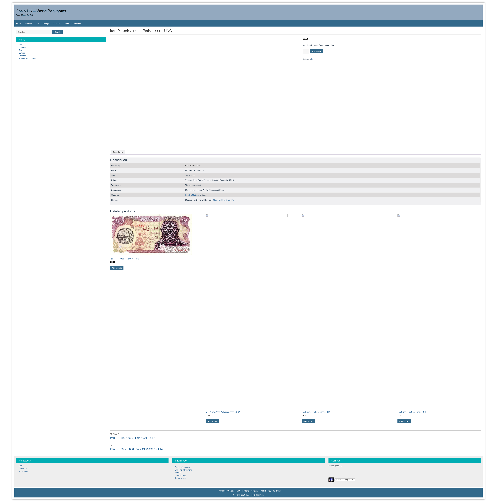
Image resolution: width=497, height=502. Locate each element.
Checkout (23, 468)
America (28, 23)
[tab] (118, 152)
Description (118, 152)
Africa (18, 23)
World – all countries (73, 23)
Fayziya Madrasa (192, 195)
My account (23, 471)
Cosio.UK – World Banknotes (41, 10)
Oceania (57, 23)
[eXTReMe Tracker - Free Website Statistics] (331, 479)
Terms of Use (180, 478)
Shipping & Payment (183, 469)
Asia (37, 23)
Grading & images (182, 467)
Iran (313, 59)
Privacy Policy (180, 475)
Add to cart (316, 51)
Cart (20, 465)
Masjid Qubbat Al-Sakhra (223, 200)
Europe (46, 23)
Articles (178, 472)
